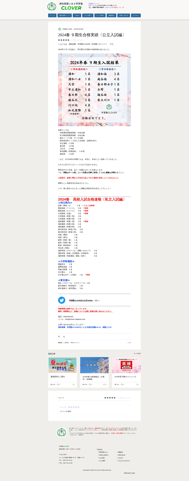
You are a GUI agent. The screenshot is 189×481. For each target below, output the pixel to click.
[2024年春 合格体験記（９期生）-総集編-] (94, 365)
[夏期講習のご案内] (62, 365)
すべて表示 (137, 353)
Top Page (99, 449)
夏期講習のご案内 (58, 377)
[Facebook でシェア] (59, 336)
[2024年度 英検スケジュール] (126, 365)
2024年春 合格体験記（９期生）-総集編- (93, 378)
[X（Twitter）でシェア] (64, 336)
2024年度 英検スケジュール (125, 377)
